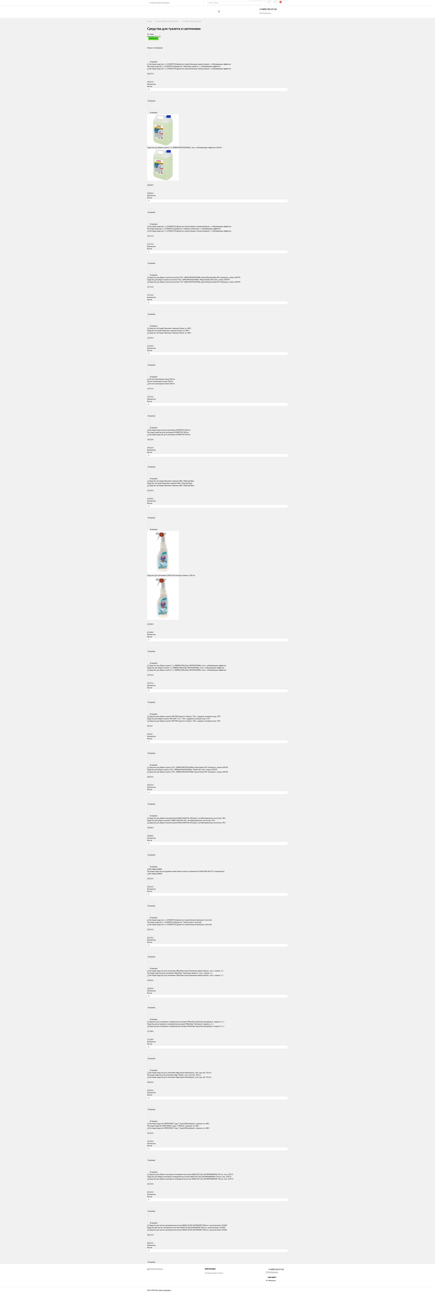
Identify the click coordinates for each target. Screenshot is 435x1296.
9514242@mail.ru (265, 13)
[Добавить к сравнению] (149, 58)
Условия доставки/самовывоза (160, 3)
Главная (149, 21)
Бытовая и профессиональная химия (167, 21)
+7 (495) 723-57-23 (268, 9)
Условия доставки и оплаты (214, 1273)
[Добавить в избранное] (148, 55)
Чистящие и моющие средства (191, 21)
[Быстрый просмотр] (148, 52)
